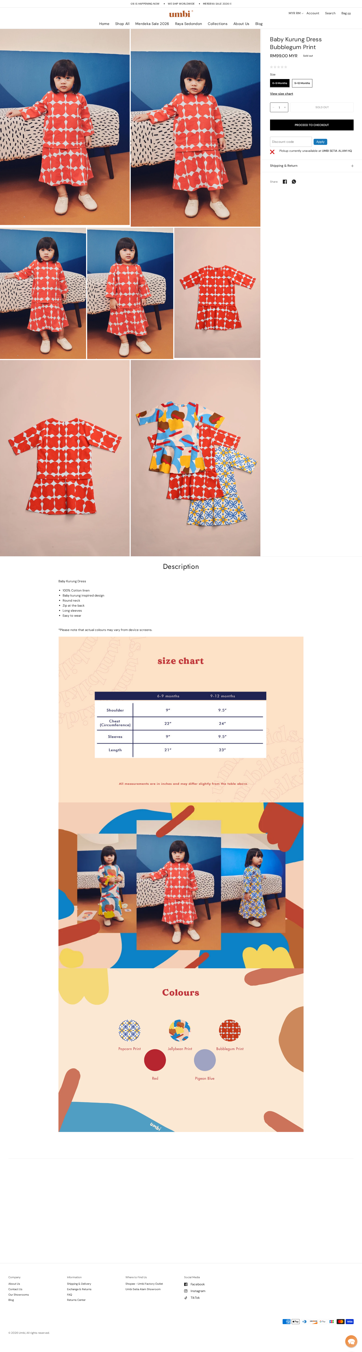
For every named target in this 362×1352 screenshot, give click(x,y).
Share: (274, 181)
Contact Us (15, 1289)
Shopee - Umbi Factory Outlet (144, 1284)
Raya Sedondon (188, 23)
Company (14, 1277)
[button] (351, 1341)
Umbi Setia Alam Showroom (143, 1289)
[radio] (280, 83)
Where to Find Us (136, 1277)
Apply (320, 141)
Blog (259, 23)
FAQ (69, 1294)
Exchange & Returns (79, 1289)
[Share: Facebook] (285, 181)
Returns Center (76, 1300)
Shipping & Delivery (79, 1284)
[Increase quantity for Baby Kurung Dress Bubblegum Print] (285, 107)
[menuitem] (104, 24)
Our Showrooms (18, 1294)
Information (74, 1277)
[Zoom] (65, 127)
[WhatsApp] (294, 181)
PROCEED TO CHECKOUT (312, 125)
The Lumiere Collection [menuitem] (230, 35)
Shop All (122, 23)
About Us (241, 23)
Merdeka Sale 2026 (152, 23)
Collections (218, 23)
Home (104, 23)
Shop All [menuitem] (145, 35)
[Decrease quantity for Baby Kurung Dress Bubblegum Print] (273, 107)
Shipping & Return (283, 166)
